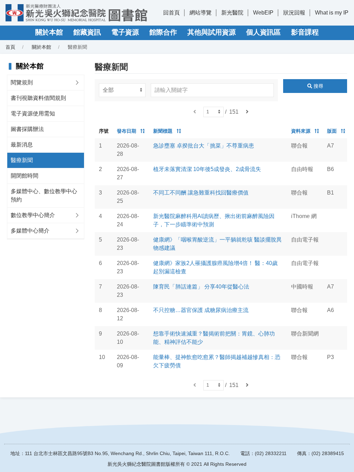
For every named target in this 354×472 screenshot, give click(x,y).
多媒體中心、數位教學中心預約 (44, 195)
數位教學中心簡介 (33, 215)
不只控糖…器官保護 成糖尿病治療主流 (201, 310)
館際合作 (163, 32)
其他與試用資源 (211, 32)
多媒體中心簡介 (30, 231)
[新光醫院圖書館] (76, 12)
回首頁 (171, 13)
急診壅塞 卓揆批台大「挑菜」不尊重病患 (203, 146)
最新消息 (22, 145)
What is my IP (331, 13)
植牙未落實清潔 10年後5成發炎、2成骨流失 (207, 169)
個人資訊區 (263, 32)
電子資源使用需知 (33, 113)
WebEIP (263, 13)
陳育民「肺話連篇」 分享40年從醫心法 (201, 287)
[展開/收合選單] (77, 82)
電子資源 (125, 32)
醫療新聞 (22, 160)
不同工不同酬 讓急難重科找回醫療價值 (201, 193)
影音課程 (305, 32)
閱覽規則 (22, 82)
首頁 (10, 47)
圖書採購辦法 (27, 129)
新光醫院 (232, 13)
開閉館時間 (24, 176)
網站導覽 (200, 13)
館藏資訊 (87, 32)
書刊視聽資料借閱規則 (38, 98)
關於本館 (49, 32)
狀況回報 (294, 13)
